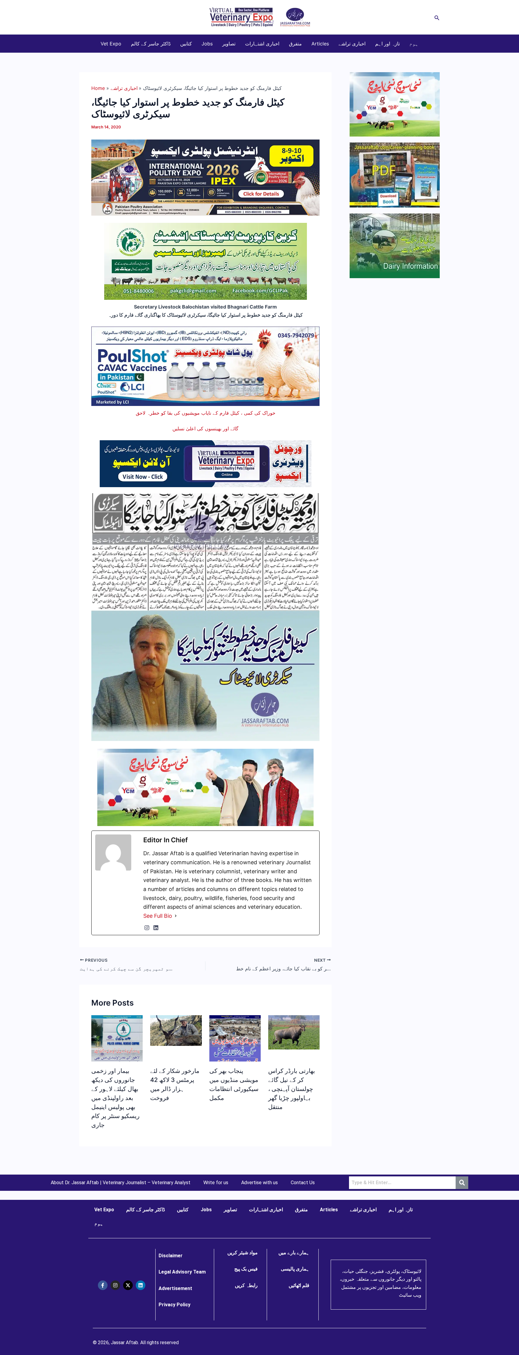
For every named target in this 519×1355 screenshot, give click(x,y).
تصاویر (228, 44)
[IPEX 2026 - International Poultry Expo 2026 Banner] (205, 177)
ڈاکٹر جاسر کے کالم (151, 44)
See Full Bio (157, 916)
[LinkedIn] (155, 927)
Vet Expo (111, 44)
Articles (320, 44)
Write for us (215, 1182)
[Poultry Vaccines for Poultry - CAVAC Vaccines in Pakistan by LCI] (205, 366)
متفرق (295, 44)
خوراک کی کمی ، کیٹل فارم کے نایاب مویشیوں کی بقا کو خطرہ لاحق (205, 413)
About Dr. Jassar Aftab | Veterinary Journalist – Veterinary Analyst (120, 1182)
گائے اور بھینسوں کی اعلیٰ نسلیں (205, 429)
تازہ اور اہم (387, 44)
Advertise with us (259, 1182)
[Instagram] (146, 927)
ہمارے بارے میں (293, 1252)
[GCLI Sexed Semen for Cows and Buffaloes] (205, 261)
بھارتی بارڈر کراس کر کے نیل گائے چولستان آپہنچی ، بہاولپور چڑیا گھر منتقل (291, 1089)
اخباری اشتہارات (262, 44)
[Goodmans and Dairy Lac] (205, 787)
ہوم (413, 44)
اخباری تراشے (352, 44)
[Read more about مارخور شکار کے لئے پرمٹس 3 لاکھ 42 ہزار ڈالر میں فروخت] (176, 1030)
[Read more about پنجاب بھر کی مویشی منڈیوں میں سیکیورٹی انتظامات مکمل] (235, 1044)
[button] (437, 17)
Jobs (207, 44)
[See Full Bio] (175, 915)
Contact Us (303, 1182)
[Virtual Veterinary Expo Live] (205, 463)
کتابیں (186, 44)
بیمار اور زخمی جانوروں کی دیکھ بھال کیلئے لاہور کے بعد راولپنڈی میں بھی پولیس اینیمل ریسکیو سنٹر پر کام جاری (115, 1098)
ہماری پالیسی (295, 1269)
